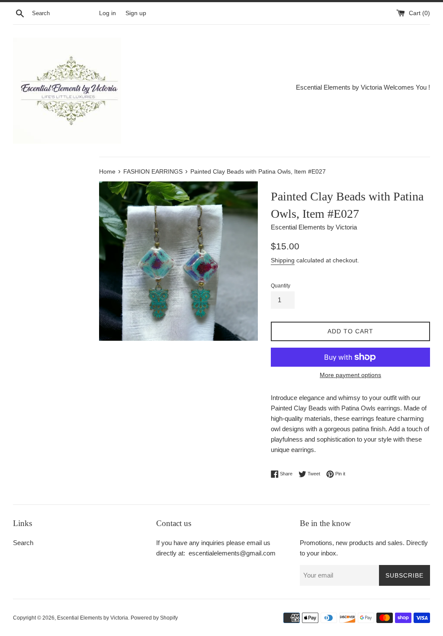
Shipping (283, 260)
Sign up (135, 13)
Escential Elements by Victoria (92, 618)
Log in (107, 13)
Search (23, 542)
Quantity (280, 286)
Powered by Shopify (154, 618)
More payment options (350, 374)
